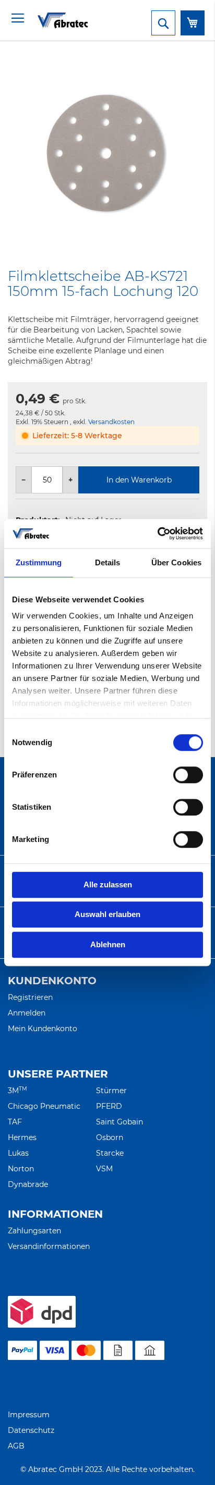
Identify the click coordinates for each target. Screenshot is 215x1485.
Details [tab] (108, 562)
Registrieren (30, 997)
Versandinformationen (49, 1246)
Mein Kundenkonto (42, 1028)
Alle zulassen (107, 884)
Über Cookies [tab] (176, 562)
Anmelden (26, 1013)
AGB (16, 1446)
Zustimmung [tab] (39, 562)
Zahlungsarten (34, 1230)
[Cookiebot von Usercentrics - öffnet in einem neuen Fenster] (157, 533)
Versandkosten (111, 422)
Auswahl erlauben (107, 914)
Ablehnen (107, 944)
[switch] (188, 776)
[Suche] (163, 22)
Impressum (29, 1414)
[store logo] (49, 20)
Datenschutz (31, 1430)
